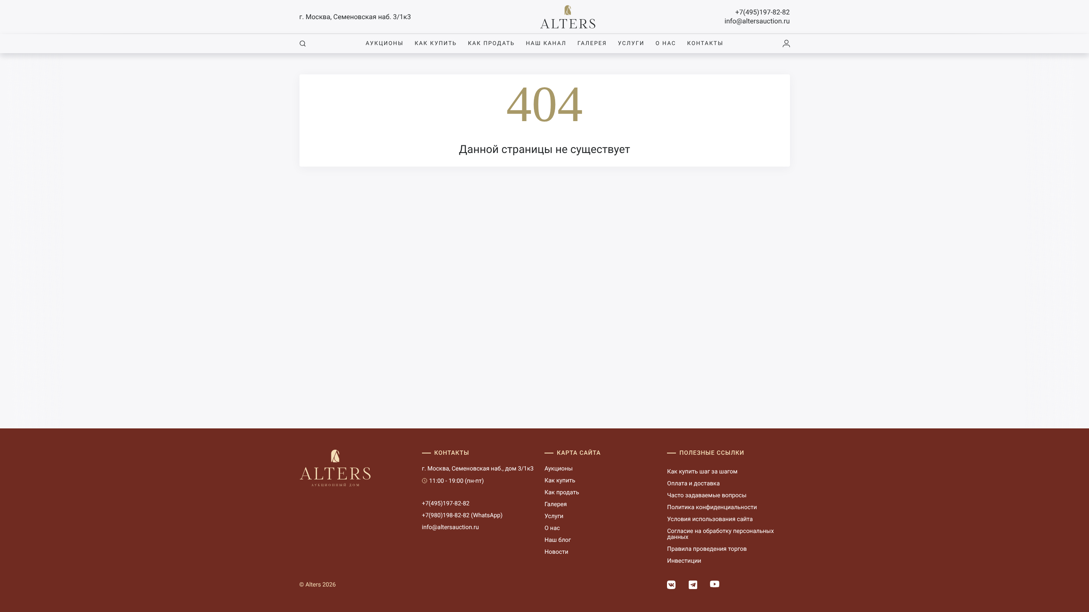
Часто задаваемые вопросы (707, 495)
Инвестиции (684, 561)
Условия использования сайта (710, 519)
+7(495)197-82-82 (763, 12)
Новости (556, 552)
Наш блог (557, 540)
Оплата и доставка (693, 483)
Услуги (631, 43)
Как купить (436, 43)
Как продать (491, 43)
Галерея (592, 43)
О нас (666, 43)
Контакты (705, 43)
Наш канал (546, 43)
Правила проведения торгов (707, 549)
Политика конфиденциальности (712, 507)
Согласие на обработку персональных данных (720, 534)
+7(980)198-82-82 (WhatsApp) (462, 515)
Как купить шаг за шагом (702, 471)
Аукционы (384, 43)
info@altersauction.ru (757, 21)
